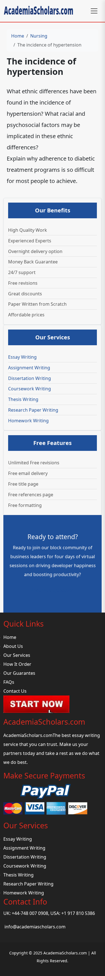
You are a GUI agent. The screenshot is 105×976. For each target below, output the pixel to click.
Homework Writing (28, 421)
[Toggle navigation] (94, 11)
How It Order (17, 664)
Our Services (16, 655)
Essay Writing (22, 357)
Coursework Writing (29, 389)
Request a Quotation (52, 590)
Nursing (38, 36)
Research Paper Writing (33, 410)
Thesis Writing (23, 399)
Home (17, 36)
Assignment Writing (29, 368)
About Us (13, 646)
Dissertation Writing (29, 378)
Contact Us (15, 691)
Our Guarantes (19, 673)
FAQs (8, 682)
